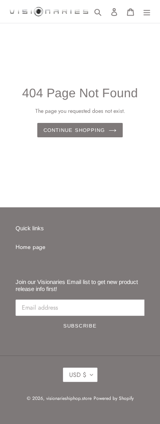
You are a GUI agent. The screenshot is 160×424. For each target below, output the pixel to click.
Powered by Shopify (114, 398)
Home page (30, 247)
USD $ (77, 374)
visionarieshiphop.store (69, 398)
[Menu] (147, 11)
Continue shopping (74, 130)
